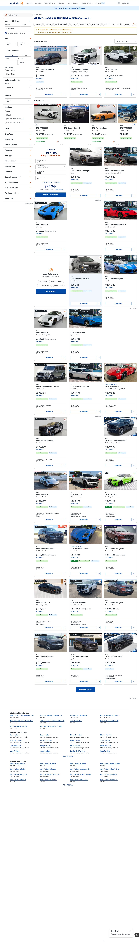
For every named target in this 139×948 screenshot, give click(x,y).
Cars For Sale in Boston (78, 764)
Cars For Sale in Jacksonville (79, 769)
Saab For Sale (105, 751)
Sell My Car (61, 3)
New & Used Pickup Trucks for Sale (21, 715)
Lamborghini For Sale (77, 751)
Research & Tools (86, 3)
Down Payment (41, 171)
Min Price (7, 59)
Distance (7, 24)
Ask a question (51, 291)
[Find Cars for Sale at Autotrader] (16, 3)
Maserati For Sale (76, 735)
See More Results (85, 689)
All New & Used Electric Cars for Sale (52, 721)
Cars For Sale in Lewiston (108, 774)
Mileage (8, 99)
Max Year (22, 43)
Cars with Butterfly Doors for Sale (51, 715)
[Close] (130, 931)
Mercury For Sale (106, 735)
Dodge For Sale (45, 746)
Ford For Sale (14, 735)
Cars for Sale (38, 14)
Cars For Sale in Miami (17, 764)
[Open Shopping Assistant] (136, 935)
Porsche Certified (112, 384)
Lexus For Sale (45, 735)
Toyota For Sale (15, 746)
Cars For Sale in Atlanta (18, 780)
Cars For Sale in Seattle (48, 769)
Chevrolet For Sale (16, 740)
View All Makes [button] (68, 756)
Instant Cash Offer (72, 3)
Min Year (9, 43)
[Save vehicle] (65, 48)
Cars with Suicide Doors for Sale (51, 726)
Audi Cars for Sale (76, 721)
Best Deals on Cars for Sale (109, 721)
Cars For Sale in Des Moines (109, 769)
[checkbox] (10, 70)
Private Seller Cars (49, 3)
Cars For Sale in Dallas (17, 769)
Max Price (21, 59)
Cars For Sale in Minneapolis (49, 774)
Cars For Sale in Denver (48, 764)
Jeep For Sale (14, 751)
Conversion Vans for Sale (18, 726)
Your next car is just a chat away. (69, 8)
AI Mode (100, 3)
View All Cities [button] (68, 785)
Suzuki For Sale (105, 746)
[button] (118, 3)
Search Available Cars (50, 195)
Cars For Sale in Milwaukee (79, 780)
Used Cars (29, 3)
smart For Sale (105, 740)
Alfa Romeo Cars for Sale (78, 715)
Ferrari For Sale (75, 740)
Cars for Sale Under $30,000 (109, 715)
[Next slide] (134, 124)
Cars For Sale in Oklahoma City (80, 774)
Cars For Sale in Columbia (109, 780)
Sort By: (118, 41)
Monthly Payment (41, 160)
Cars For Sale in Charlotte (48, 780)
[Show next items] (133, 24)
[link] (40, 82)
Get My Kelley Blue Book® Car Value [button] (51, 182)
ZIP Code (23, 24)
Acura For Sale (45, 751)
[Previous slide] (37, 124)
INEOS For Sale (75, 746)
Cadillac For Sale (46, 740)
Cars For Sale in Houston (18, 774)
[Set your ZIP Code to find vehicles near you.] (91, 18)
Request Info (49, 94)
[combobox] (18, 15)
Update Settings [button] (59, 189)
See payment (39, 78)
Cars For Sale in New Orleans (110, 764)
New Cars (38, 3)
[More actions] (64, 94)
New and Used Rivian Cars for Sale (21, 721)
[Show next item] (99, 264)
